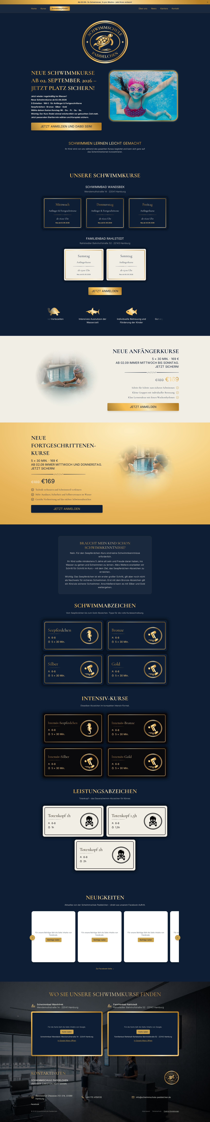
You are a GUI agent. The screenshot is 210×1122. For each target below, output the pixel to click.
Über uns (143, 8)
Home (34, 8)
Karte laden (67, 1032)
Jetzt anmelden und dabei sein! (66, 126)
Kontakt (175, 8)
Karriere (164, 8)
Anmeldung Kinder (60, 8)
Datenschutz (156, 1111)
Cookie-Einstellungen (171, 1111)
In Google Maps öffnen (67, 1040)
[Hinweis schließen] (207, 2)
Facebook (35, 1104)
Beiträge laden (53, 940)
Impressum (146, 1111)
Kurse (43, 8)
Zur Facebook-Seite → (105, 969)
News (154, 8)
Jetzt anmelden (105, 291)
